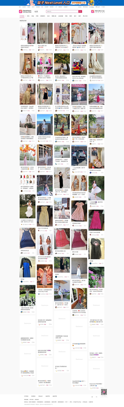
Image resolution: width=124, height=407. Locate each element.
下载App (92, 7)
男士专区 (85, 16)
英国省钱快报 (40, 402)
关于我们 (26, 396)
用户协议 (31, 399)
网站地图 (26, 399)
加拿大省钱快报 (32, 402)
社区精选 (22, 16)
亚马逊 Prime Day (77, 402)
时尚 (28, 16)
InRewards (85, 402)
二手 (56, 6)
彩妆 (33, 16)
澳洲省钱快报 (61, 402)
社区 (42, 6)
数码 (71, 16)
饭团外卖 (60, 6)
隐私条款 (37, 399)
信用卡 (33, 6)
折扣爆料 (46, 6)
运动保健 (60, 16)
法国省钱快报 (47, 402)
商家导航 (51, 6)
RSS (96, 397)
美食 (66, 16)
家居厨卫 (42, 16)
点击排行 (24, 6)
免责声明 (48, 396)
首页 (20, 6)
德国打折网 (54, 402)
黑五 (71, 402)
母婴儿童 (54, 16)
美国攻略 (38, 6)
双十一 (67, 402)
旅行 (75, 16)
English (98, 6)
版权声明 (55, 396)
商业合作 (41, 396)
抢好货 (29, 6)
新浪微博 (92, 397)
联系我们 (86, 6)
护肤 (37, 16)
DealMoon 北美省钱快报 (25, 11)
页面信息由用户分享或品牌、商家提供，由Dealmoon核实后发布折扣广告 (38, 404)
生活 (48, 16)
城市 (80, 16)
